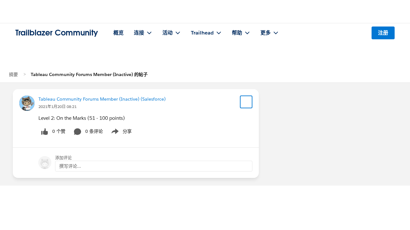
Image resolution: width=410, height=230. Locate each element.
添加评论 (63, 157)
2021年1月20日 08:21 (57, 106)
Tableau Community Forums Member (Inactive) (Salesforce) (102, 99)
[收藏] (246, 102)
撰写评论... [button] (70, 166)
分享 (120, 132)
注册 (383, 32)
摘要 (13, 74)
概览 (118, 32)
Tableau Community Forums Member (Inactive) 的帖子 (89, 74)
